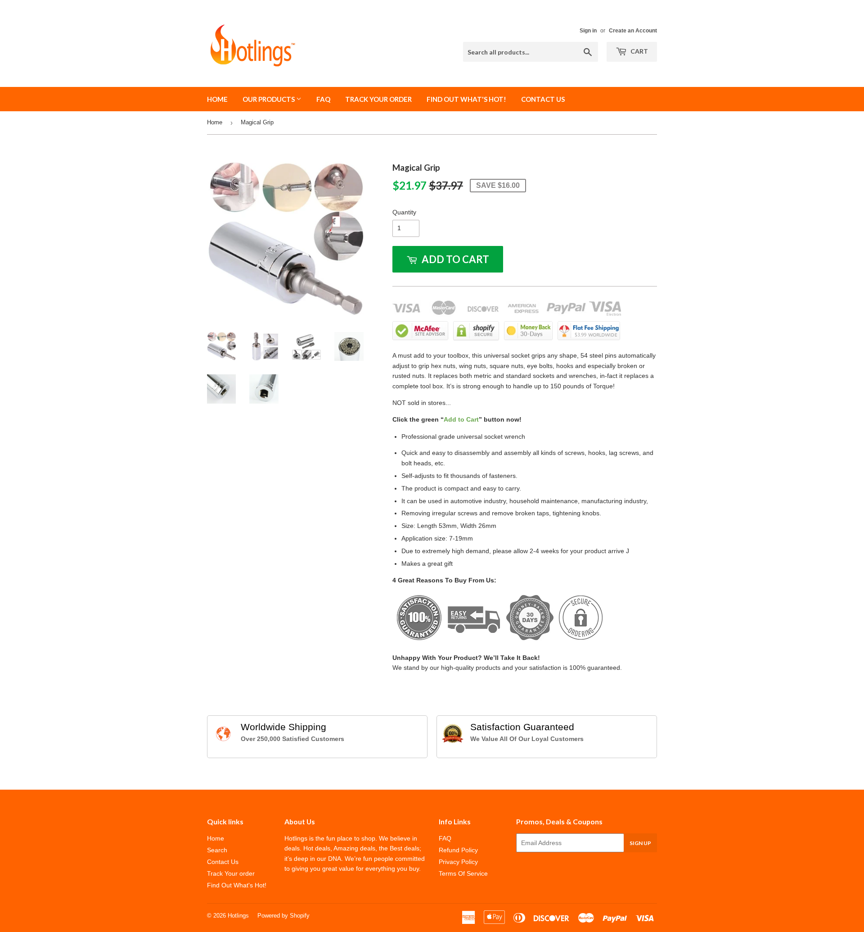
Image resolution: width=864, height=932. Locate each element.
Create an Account (633, 30)
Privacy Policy (458, 861)
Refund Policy (458, 850)
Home (217, 99)
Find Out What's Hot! (466, 99)
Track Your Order (378, 99)
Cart (638, 51)
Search (217, 850)
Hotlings (238, 915)
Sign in (588, 30)
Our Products (269, 99)
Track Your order (231, 873)
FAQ (323, 99)
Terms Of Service (463, 873)
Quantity (404, 212)
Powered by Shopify (283, 915)
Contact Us (543, 99)
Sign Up (640, 843)
